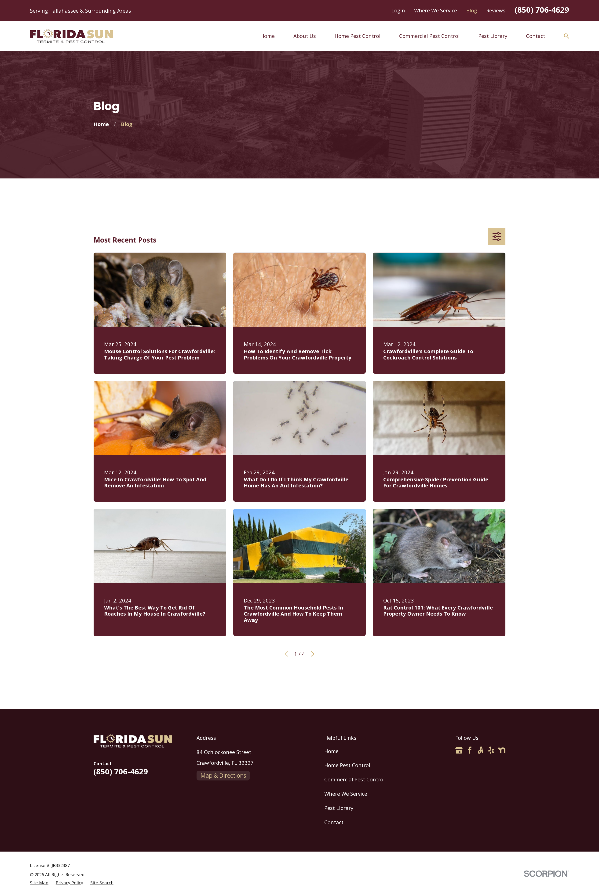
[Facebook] (469, 750)
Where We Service (435, 10)
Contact (333, 822)
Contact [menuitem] (535, 35)
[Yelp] (491, 750)
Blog (471, 10)
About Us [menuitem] (304, 35)
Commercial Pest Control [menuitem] (429, 35)
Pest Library (338, 807)
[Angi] (480, 750)
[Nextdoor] (501, 750)
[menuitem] (39, 883)
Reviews (495, 10)
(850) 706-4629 (542, 9)
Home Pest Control (347, 765)
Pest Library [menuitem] (492, 35)
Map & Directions (223, 775)
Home (331, 751)
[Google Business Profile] (459, 750)
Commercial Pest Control (354, 779)
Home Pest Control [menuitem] (357, 35)
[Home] (71, 36)
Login (398, 10)
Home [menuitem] (267, 35)
